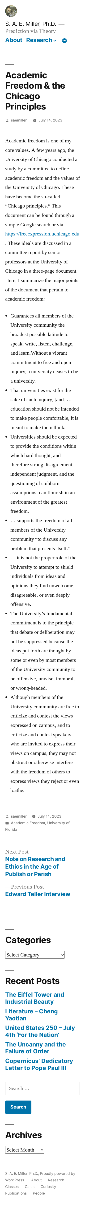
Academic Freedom (28, 823)
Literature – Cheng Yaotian (31, 1015)
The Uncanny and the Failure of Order (35, 1048)
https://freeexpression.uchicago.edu (42, 234)
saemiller (19, 120)
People (39, 1193)
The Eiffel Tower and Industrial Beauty (34, 998)
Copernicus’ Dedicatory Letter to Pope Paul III (39, 1064)
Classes (12, 1186)
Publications (16, 1193)
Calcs (29, 1186)
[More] (64, 41)
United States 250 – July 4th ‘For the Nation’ (40, 1031)
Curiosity (48, 1186)
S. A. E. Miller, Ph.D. (30, 23)
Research (39, 39)
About (13, 39)
